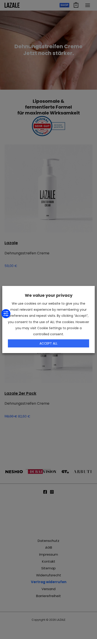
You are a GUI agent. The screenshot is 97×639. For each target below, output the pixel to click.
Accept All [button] (48, 343)
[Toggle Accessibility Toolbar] (6, 314)
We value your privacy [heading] (48, 295)
